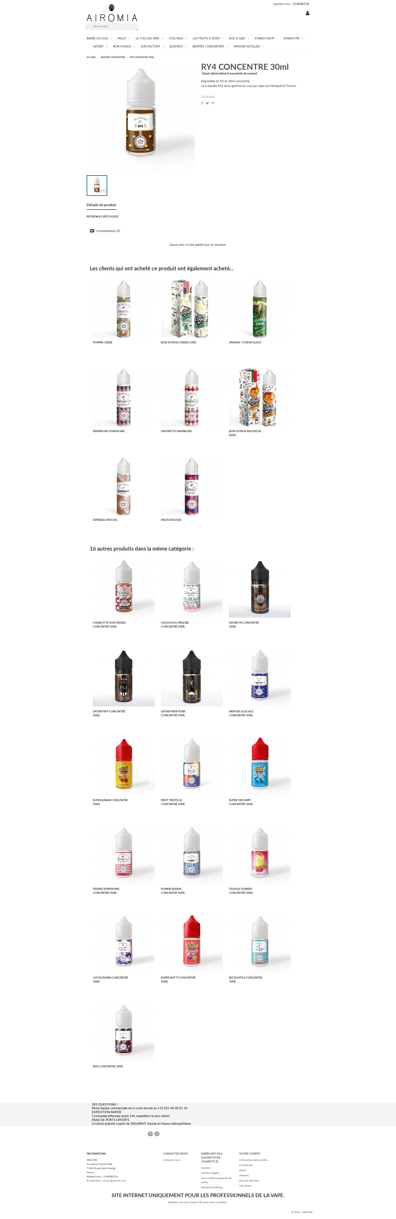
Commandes (246, 1165)
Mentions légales (210, 1173)
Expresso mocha (105, 520)
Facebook (150, 1134)
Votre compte (249, 1154)
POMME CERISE (102, 342)
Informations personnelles (253, 1160)
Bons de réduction (249, 1180)
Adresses (244, 1175)
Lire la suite (207, 96)
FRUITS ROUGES (171, 520)
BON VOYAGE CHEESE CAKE (178, 342)
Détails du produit (101, 205)
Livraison (206, 1168)
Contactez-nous (171, 1160)
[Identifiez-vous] (307, 13)
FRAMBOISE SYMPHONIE (109, 431)
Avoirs (242, 1170)
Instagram (156, 1134)
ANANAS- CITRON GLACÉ (245, 342)
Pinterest (213, 103)
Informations (96, 1154)
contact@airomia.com (114, 1180)
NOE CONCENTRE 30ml (108, 1066)
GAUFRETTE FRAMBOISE (176, 431)
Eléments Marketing (212, 1187)
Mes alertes (245, 1186)
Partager (202, 103)
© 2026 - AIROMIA (301, 1212)
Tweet (207, 103)
